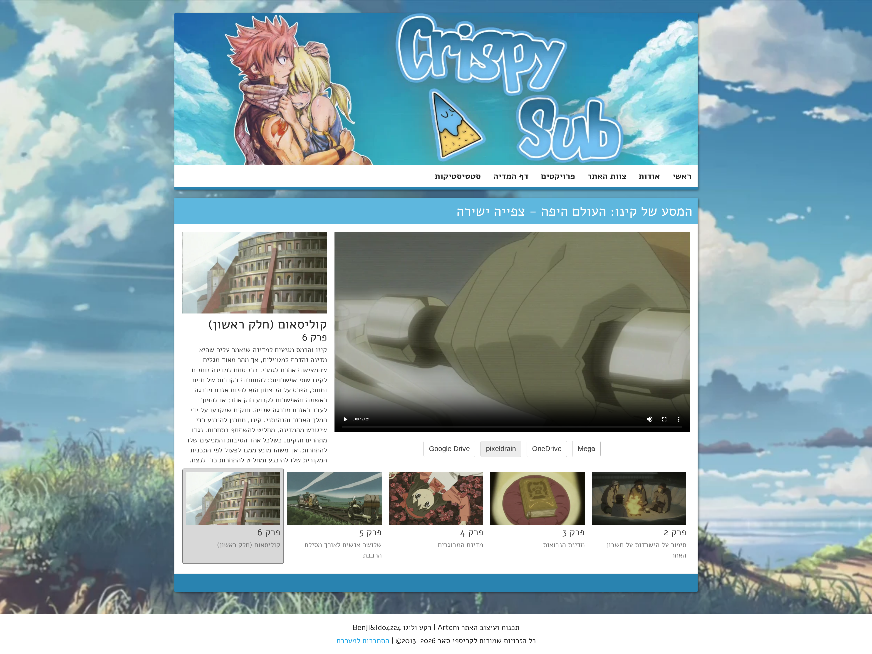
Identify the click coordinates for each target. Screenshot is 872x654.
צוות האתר (607, 176)
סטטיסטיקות (458, 176)
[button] (639, 516)
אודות (649, 176)
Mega (586, 449)
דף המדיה (511, 176)
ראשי (681, 176)
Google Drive (449, 449)
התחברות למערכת (362, 641)
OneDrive (547, 449)
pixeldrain (501, 449)
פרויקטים (558, 176)
